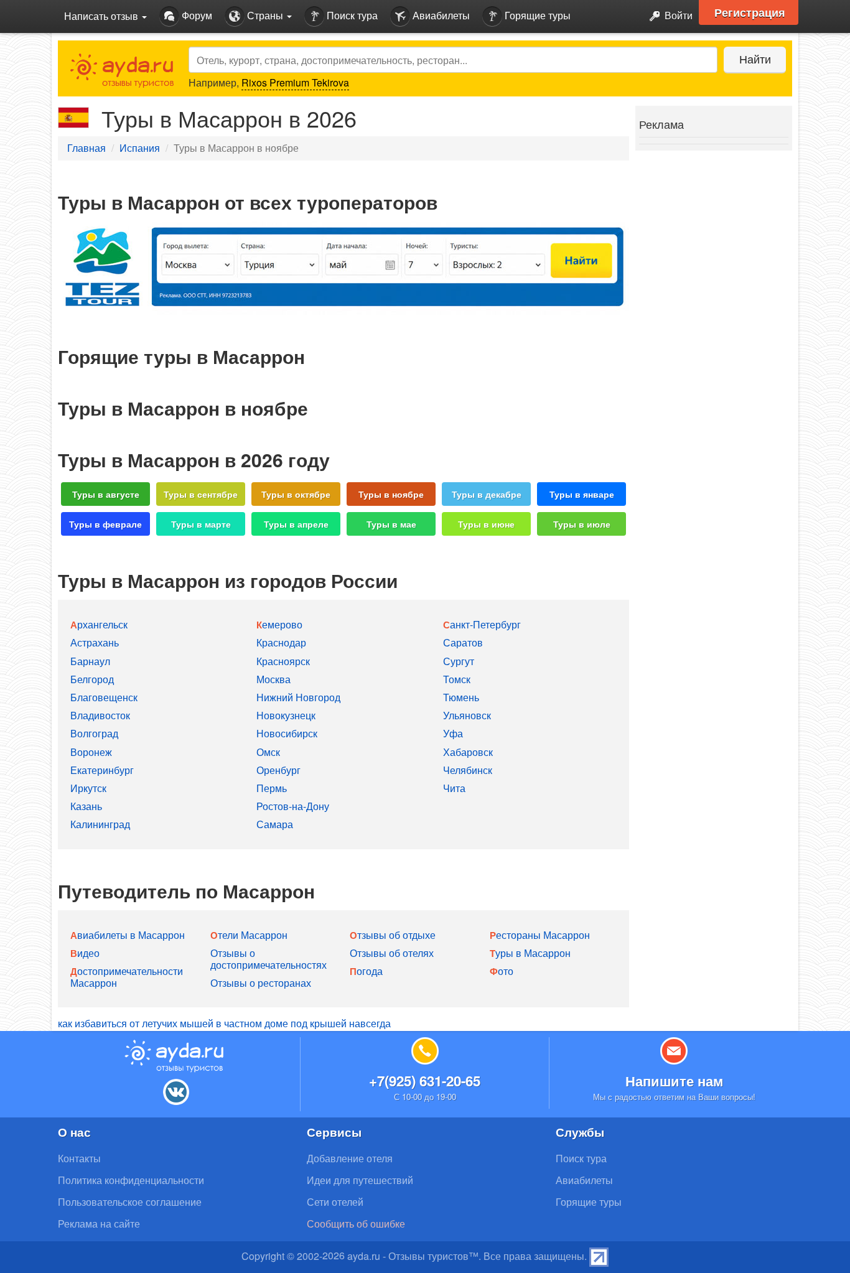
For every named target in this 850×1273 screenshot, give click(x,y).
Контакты (79, 1158)
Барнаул (90, 661)
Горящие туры (536, 15)
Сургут (458, 661)
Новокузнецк (285, 715)
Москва (273, 679)
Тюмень (461, 697)
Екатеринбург (102, 770)
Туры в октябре (295, 494)
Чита (454, 788)
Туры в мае (391, 524)
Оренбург (278, 770)
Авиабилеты (440, 15)
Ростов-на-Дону (292, 806)
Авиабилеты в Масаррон (127, 935)
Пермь (271, 788)
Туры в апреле (296, 524)
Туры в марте (201, 524)
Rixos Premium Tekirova (295, 82)
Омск (268, 752)
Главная (86, 148)
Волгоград (94, 733)
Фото (501, 971)
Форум (195, 15)
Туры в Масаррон (530, 953)
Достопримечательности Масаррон (126, 977)
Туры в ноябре (391, 494)
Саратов (463, 642)
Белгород (92, 679)
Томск (456, 679)
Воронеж (91, 752)
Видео (85, 953)
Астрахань (94, 642)
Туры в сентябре (201, 494)
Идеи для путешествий (360, 1180)
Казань (86, 806)
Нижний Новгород (298, 697)
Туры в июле (581, 524)
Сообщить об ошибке (356, 1223)
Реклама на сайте (99, 1223)
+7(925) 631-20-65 (424, 1081)
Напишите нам (674, 1081)
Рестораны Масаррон (540, 935)
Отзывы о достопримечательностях (268, 959)
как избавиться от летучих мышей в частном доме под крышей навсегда (224, 1023)
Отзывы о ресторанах (260, 983)
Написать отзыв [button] (102, 16)
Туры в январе (581, 494)
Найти (755, 58)
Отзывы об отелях (392, 953)
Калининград (100, 824)
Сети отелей (335, 1202)
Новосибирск (286, 733)
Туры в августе (105, 494)
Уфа (453, 733)
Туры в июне (486, 524)
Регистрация (749, 12)
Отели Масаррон (248, 935)
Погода (366, 971)
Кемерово (279, 624)
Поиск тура (351, 15)
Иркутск (88, 788)
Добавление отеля (350, 1158)
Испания (139, 148)
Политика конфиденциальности (131, 1180)
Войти (677, 15)
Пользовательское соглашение (130, 1202)
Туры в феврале (105, 524)
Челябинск (467, 770)
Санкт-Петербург (482, 624)
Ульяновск (467, 715)
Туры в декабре (486, 494)
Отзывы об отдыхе (393, 935)
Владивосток (100, 715)
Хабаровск (468, 752)
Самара (274, 824)
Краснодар (281, 642)
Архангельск (99, 624)
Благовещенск (104, 697)
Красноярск (283, 661)
